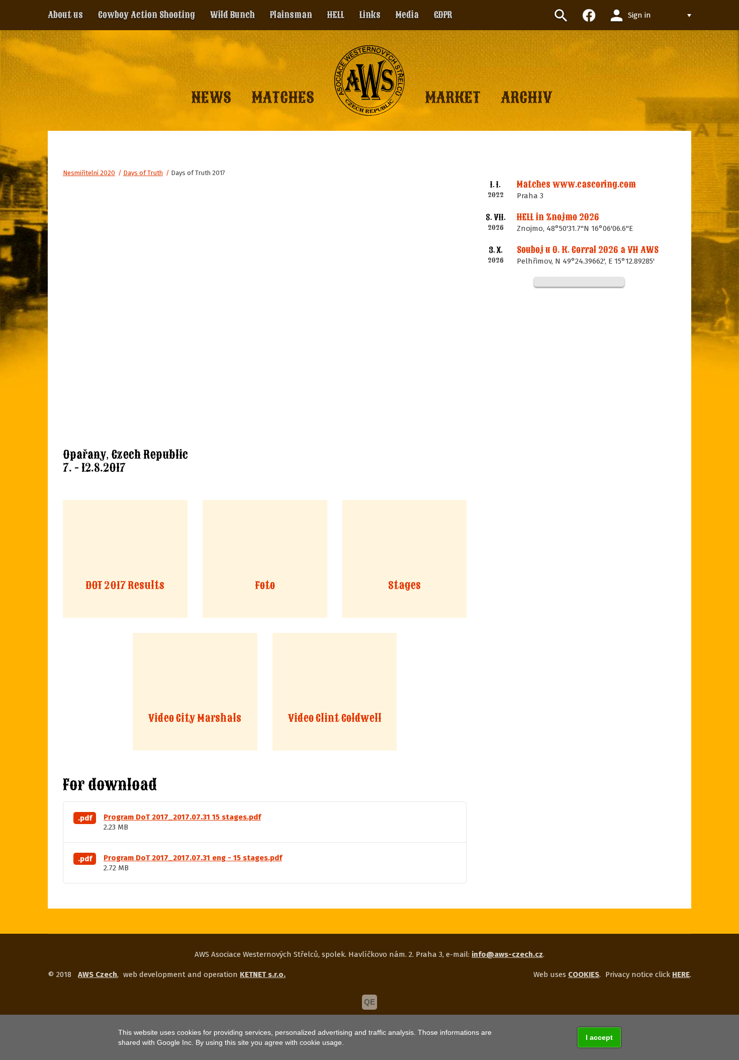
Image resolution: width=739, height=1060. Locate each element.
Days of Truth (143, 173)
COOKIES (583, 974)
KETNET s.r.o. (263, 974)
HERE (681, 974)
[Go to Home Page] (369, 80)
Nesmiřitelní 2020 (89, 173)
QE (369, 1002)
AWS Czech (97, 974)
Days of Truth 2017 (198, 173)
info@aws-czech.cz (507, 954)
